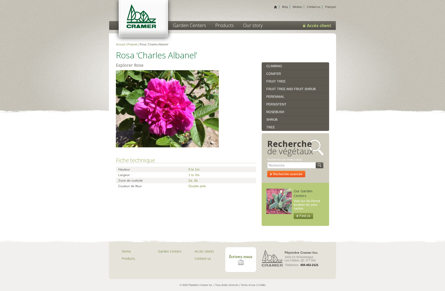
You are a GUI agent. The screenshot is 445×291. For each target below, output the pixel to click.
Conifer (273, 74)
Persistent (276, 104)
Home (126, 251)
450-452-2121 (309, 265)
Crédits (261, 285)
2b (196, 180)
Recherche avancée (287, 174)
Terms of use (248, 285)
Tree (270, 127)
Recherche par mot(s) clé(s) (284, 159)
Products (224, 25)
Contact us (313, 7)
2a (190, 180)
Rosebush (275, 112)
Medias (297, 7)
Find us (304, 216)
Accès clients (204, 251)
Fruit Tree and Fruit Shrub (291, 89)
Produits (132, 44)
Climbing (274, 66)
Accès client (318, 25)
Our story (253, 25)
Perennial (275, 96)
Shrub (271, 119)
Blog (285, 7)
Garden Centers (189, 25)
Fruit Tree (276, 81)
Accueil (120, 44)
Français (330, 7)
